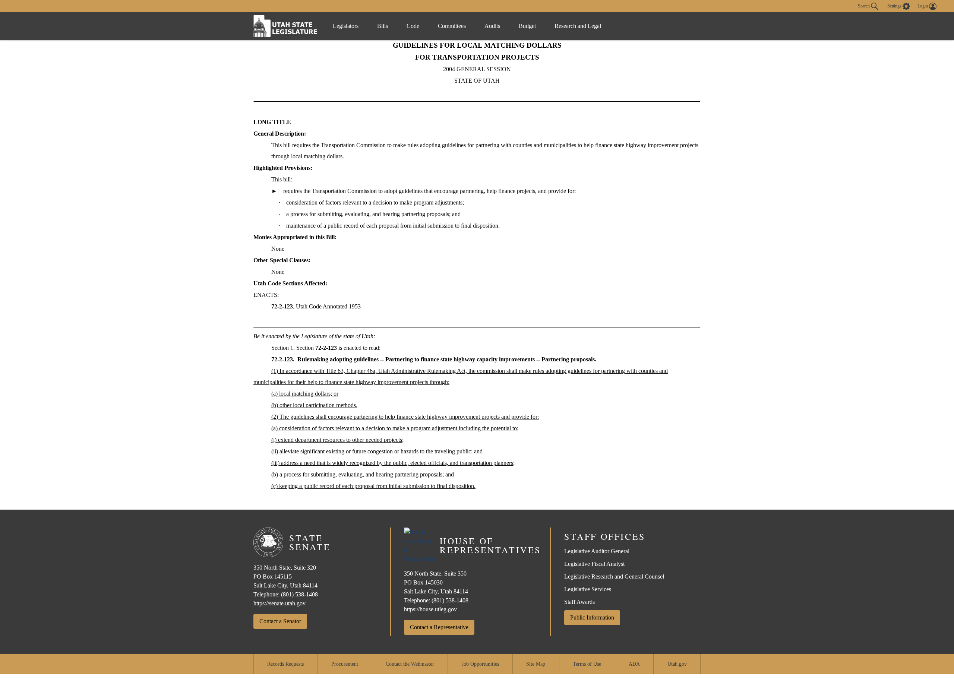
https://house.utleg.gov (430, 609)
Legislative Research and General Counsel (614, 576)
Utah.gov (677, 664)
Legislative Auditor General (596, 551)
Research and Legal (578, 26)
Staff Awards (579, 602)
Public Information (592, 617)
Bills (382, 26)
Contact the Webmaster (410, 664)
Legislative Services (587, 589)
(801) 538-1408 (299, 594)
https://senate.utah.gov (279, 603)
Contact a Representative (439, 627)
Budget (527, 26)
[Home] (285, 26)
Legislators (345, 26)
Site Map (535, 664)
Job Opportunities (480, 664)
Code (413, 26)
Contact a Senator (280, 621)
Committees (452, 26)
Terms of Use (587, 664)
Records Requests (285, 664)
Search (864, 5)
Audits (492, 26)
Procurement (344, 664)
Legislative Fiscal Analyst (594, 564)
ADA (634, 664)
